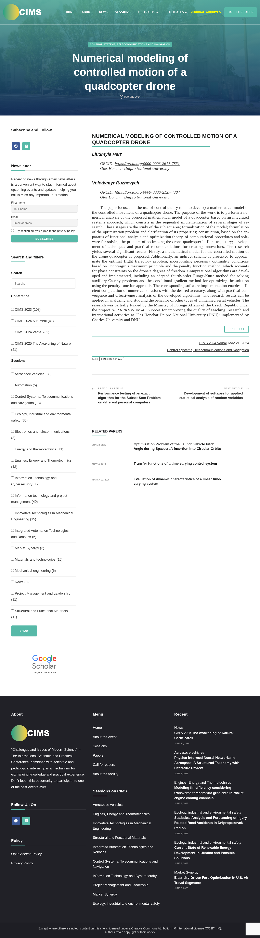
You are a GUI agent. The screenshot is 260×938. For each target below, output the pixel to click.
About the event (105, 737)
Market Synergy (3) (29, 548)
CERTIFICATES (173, 12)
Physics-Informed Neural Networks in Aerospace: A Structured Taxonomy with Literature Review (206, 763)
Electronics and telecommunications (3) (40, 435)
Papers (98, 755)
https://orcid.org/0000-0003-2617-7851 (147, 163)
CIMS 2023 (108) (27, 310)
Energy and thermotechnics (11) (38, 449)
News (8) (21, 582)
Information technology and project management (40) (39, 499)
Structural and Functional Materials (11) (39, 614)
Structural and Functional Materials (119, 838)
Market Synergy (105, 894)
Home (97, 728)
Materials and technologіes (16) (38, 559)
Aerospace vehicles (108, 805)
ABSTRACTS (146, 12)
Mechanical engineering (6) (35, 571)
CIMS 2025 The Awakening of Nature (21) (41, 347)
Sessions (100, 746)
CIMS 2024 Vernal (213, 343)
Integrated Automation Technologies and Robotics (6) (40, 534)
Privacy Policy (22, 863)
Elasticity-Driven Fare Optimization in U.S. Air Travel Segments (211, 880)
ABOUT (87, 12)
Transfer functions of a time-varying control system (175, 463)
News (178, 728)
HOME (70, 12)
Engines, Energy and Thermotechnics (121, 814)
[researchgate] (26, 146)
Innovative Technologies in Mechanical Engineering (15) (42, 516)
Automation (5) (25, 385)
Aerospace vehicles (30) (33, 374)
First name (18, 202)
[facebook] (16, 146)
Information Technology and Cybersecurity (125, 876)
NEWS (103, 12)
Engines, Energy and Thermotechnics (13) (41, 464)
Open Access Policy (26, 854)
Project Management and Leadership (120, 885)
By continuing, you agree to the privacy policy (45, 230)
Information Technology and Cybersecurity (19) (33, 481)
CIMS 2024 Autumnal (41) (34, 321)
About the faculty (105, 774)
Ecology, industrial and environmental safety (126, 903)
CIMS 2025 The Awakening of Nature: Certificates (204, 735)
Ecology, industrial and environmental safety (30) (41, 417)
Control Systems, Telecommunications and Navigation (130, 44)
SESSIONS (122, 12)
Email (14, 216)
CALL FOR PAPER (241, 12)
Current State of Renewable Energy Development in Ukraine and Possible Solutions (204, 853)
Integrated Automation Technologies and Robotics (123, 849)
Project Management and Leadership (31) (40, 597)
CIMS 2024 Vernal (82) (31, 332)
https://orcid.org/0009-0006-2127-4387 (147, 192)
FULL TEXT (236, 329)
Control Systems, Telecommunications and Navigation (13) (42, 400)
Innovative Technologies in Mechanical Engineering (122, 825)
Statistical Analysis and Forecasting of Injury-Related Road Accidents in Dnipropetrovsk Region (211, 823)
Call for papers (104, 765)
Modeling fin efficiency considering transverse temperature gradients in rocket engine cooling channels (209, 793)
